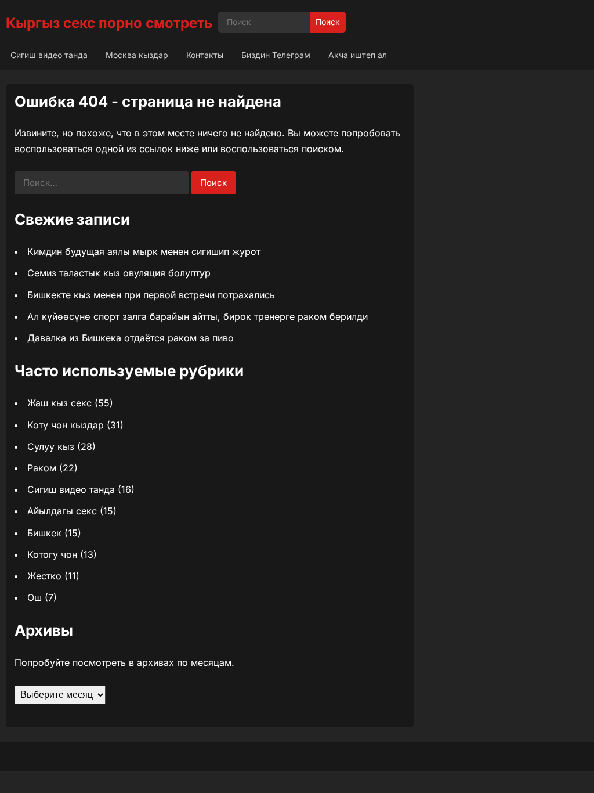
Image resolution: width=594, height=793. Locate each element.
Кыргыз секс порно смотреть (109, 23)
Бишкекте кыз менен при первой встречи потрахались (151, 295)
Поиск (328, 22)
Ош (34, 597)
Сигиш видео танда (49, 55)
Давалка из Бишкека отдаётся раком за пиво (130, 338)
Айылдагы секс (62, 511)
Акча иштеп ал (357, 55)
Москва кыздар (137, 55)
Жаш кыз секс (59, 403)
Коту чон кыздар (65, 425)
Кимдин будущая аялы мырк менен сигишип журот (143, 251)
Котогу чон (52, 554)
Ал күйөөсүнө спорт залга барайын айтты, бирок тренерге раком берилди (197, 316)
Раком (41, 468)
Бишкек (44, 533)
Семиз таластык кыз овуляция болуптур (119, 273)
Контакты (204, 55)
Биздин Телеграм (275, 55)
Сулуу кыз (50, 446)
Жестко (44, 576)
